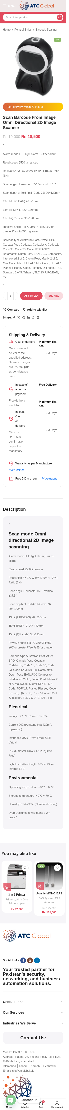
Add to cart (31, 295)
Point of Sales (23, 29)
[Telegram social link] (37, 317)
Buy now (53, 295)
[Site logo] (36, 5)
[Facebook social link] (14, 317)
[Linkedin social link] (28, 317)
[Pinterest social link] (23, 317)
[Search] (59, 17)
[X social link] (18, 317)
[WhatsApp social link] (33, 317)
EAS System (46, 898)
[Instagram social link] (30, 960)
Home (7, 29)
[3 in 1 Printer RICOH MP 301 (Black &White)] (16, 876)
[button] (7, 887)
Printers (10, 899)
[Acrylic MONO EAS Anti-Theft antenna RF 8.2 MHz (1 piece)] (49, 876)
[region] (33, 1074)
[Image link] (27, 935)
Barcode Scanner (46, 29)
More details (16, 470)
